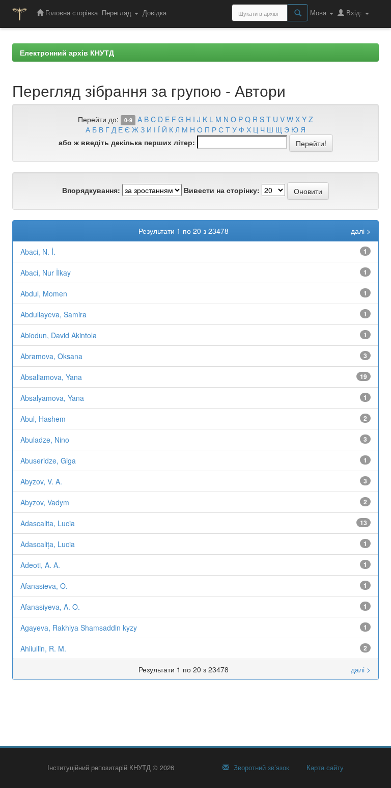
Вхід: (354, 12)
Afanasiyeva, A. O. (50, 607)
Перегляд (117, 12)
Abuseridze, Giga (48, 460)
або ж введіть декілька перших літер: (127, 142)
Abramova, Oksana (51, 356)
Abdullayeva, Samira (53, 314)
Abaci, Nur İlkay (45, 272)
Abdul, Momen (43, 293)
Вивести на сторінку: (222, 190)
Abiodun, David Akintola (58, 335)
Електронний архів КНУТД (67, 52)
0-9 (128, 120)
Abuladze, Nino (44, 439)
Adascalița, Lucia (47, 544)
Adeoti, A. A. (40, 565)
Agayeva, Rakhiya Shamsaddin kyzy (78, 627)
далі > (361, 231)
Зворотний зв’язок (260, 767)
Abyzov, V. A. (41, 481)
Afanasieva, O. (44, 586)
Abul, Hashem (43, 419)
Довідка (154, 12)
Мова (319, 12)
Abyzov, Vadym (44, 502)
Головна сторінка (70, 12)
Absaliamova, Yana (51, 377)
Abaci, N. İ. (37, 252)
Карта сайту (324, 767)
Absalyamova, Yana (52, 398)
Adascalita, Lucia (47, 523)
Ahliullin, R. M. (43, 648)
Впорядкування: (91, 190)
